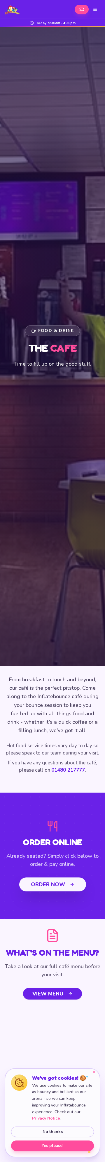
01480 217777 (68, 770)
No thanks (53, 1131)
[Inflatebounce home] (12, 9)
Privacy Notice (46, 1118)
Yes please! (52, 1145)
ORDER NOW (48, 884)
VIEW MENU (47, 993)
